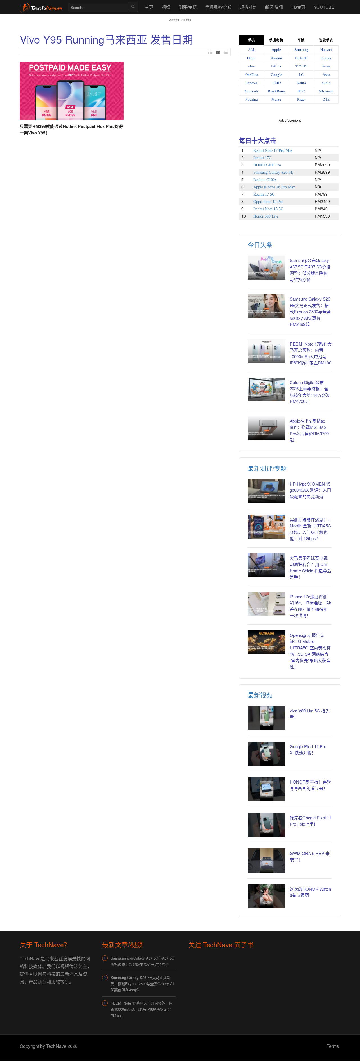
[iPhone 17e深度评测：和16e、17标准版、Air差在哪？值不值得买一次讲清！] (266, 604)
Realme (326, 58)
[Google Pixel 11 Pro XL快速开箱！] (266, 754)
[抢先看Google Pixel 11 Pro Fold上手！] (266, 825)
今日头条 (260, 244)
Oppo (251, 58)
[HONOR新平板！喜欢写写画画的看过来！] (266, 789)
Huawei (326, 50)
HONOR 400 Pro (267, 165)
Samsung (301, 50)
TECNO (301, 66)
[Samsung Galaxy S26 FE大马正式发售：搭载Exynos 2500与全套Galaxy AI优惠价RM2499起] (266, 306)
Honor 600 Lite (265, 216)
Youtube (324, 7)
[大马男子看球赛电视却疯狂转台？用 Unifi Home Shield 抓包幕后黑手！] (266, 565)
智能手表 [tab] (326, 40)
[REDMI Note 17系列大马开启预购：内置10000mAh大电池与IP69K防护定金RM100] (266, 351)
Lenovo (251, 83)
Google (276, 75)
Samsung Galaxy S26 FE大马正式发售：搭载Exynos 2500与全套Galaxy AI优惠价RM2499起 (310, 311)
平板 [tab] (301, 40)
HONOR (301, 58)
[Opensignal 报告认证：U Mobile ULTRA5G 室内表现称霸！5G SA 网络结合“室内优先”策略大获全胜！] (266, 642)
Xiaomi (276, 58)
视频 (166, 7)
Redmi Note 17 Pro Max (272, 150)
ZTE (326, 99)
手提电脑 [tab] (276, 40)
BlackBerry (276, 91)
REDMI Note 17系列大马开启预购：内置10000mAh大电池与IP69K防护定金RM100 (142, 1009)
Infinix (276, 66)
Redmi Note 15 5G (268, 209)
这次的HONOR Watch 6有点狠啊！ (310, 892)
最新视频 (260, 694)
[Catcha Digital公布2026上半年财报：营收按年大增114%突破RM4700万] (266, 390)
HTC (301, 91)
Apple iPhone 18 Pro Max (274, 187)
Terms (333, 1046)
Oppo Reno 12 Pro (268, 202)
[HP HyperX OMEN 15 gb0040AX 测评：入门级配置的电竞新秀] (266, 491)
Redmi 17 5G (264, 194)
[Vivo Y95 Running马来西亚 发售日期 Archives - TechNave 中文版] (41, 7)
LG (301, 75)
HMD (276, 83)
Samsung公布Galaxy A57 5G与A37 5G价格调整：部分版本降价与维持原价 (310, 269)
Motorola (251, 91)
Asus (326, 75)
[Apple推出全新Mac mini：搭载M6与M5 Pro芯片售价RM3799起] (266, 428)
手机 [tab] (251, 40)
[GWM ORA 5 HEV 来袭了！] (266, 860)
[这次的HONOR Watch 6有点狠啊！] (266, 896)
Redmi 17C (262, 158)
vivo (251, 66)
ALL (251, 50)
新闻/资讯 (274, 7)
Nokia (301, 83)
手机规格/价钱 (218, 7)
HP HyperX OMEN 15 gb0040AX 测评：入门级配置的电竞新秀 (310, 490)
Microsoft (326, 91)
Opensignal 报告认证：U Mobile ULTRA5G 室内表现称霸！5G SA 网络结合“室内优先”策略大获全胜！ (310, 651)
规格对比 (248, 7)
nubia (326, 83)
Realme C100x (265, 180)
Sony (326, 66)
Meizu (276, 99)
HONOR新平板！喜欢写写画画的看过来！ (310, 785)
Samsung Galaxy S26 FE (273, 172)
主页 (149, 7)
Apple (276, 50)
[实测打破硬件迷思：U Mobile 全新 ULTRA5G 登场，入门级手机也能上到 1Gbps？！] (266, 527)
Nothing (251, 99)
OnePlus (251, 75)
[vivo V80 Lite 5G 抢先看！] (266, 718)
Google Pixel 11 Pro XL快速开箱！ (308, 749)
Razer (301, 99)
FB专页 (298, 7)
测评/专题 (188, 7)
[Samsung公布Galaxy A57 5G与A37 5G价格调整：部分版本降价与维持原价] (266, 268)
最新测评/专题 (267, 468)
